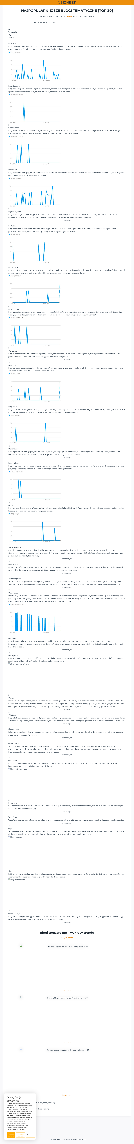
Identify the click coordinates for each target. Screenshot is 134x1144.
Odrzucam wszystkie (20, 1135)
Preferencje (30, 1135)
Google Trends (67, 937)
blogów (69, 16)
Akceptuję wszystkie (11, 1135)
